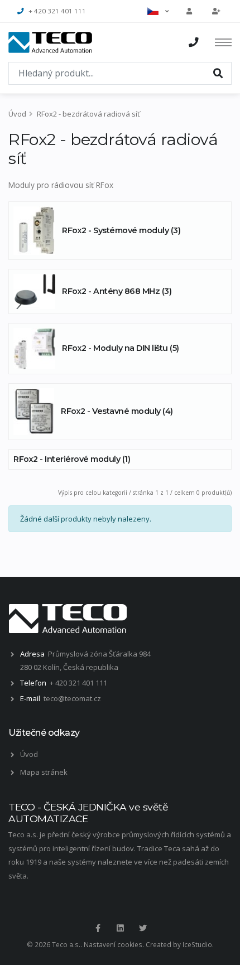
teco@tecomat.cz (72, 698)
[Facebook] (97, 928)
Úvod (17, 114)
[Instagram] (120, 928)
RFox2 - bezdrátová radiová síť (88, 114)
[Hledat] (218, 72)
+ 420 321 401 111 (57, 11)
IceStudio (197, 944)
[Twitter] (142, 928)
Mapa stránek (44, 772)
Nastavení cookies (113, 944)
